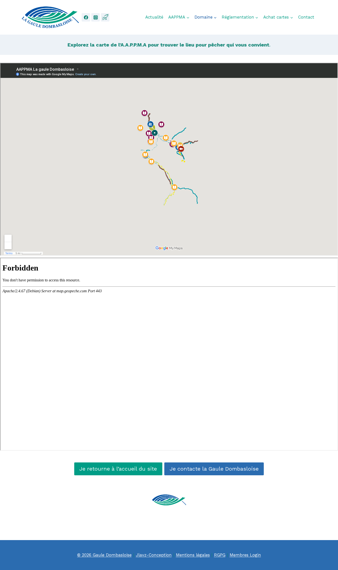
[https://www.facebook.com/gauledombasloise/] (86, 17)
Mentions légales (193, 554)
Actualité (154, 17)
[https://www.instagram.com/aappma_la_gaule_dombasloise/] (95, 17)
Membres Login (245, 554)
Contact (306, 17)
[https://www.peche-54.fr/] (105, 17)
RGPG (219, 554)
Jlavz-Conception (154, 554)
